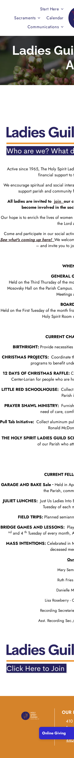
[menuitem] (52, 9)
